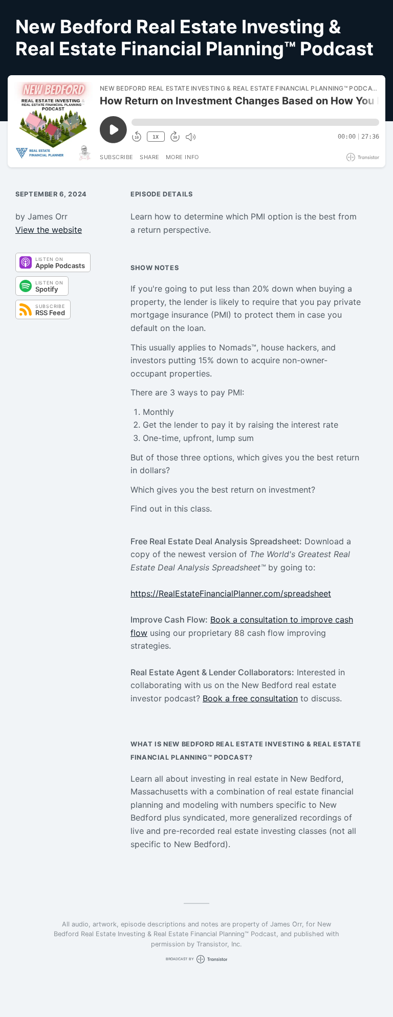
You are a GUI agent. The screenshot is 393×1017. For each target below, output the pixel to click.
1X (155, 137)
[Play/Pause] (53, 121)
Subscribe (117, 157)
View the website (48, 230)
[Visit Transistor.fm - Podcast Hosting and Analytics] (362, 157)
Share (150, 157)
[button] (255, 122)
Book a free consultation (250, 698)
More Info (182, 157)
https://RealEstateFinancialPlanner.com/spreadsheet (230, 593)
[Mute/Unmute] (190, 137)
